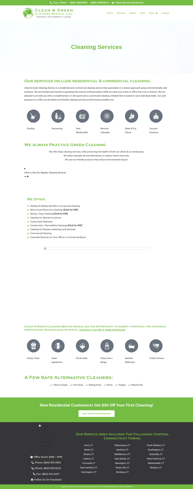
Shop (151, 13)
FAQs (142, 13)
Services (121, 13)
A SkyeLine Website (125, 487)
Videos (132, 13)
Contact (165, 13)
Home (110, 13)
